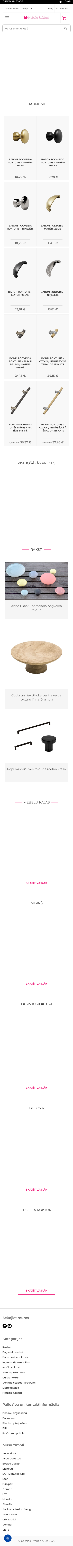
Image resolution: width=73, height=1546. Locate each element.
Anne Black (9, 1453)
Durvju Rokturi (11, 1377)
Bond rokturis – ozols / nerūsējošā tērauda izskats (52, 361)
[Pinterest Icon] (5, 1327)
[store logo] (36, 18)
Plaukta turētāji (12, 1393)
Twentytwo (10, 1514)
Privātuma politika (14, 1433)
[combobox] (36, 28)
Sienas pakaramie (14, 1372)
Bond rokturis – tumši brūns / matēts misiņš (20, 427)
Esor (5, 1479)
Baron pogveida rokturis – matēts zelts (20, 162)
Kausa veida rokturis (15, 1357)
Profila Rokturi (11, 1367)
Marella (7, 1499)
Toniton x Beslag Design (17, 1509)
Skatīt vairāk (36, 883)
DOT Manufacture (14, 1474)
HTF (5, 1494)
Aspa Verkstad (12, 1458)
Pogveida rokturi (13, 1352)
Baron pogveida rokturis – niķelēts (20, 227)
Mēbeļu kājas (11, 1387)
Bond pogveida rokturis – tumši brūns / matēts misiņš (20, 363)
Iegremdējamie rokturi (16, 1362)
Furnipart (8, 1484)
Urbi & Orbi (9, 1519)
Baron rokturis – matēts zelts (53, 227)
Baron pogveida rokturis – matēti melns (53, 162)
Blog (50, 8)
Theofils (7, 1504)
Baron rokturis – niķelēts (53, 293)
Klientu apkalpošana (15, 1423)
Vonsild (7, 1524)
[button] (26, 8)
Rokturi (7, 1347)
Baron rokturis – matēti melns (20, 293)
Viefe (6, 1529)
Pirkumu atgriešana (15, 1413)
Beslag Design (11, 1463)
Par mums (9, 1418)
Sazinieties (62, 8)
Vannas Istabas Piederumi (19, 1382)
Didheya (8, 1468)
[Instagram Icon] (9, 1327)
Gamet (7, 1489)
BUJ (5, 1428)
